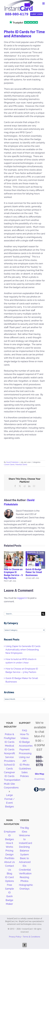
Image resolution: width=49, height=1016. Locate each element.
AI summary (39, 779)
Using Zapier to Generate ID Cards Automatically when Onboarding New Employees (22, 649)
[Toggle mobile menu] (43, 3)
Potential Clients (21, 464)
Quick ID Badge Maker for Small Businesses (34, 572)
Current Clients (9, 464)
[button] (6, 567)
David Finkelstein (12, 462)
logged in (22, 598)
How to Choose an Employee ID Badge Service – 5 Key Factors (13, 573)
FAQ (24, 730)
